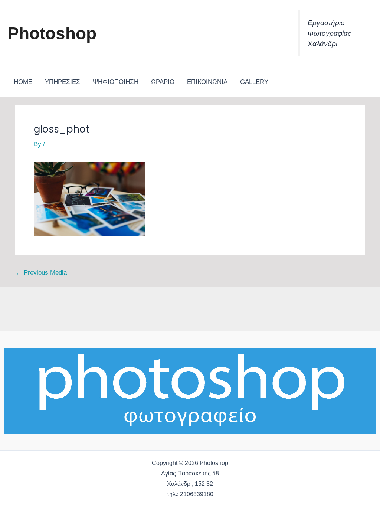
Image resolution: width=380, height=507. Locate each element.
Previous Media (41, 272)
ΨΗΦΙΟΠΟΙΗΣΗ (115, 81)
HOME (23, 81)
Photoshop (51, 33)
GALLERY (254, 81)
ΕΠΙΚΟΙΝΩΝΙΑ (207, 81)
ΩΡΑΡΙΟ (162, 81)
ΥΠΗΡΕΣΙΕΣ (62, 81)
